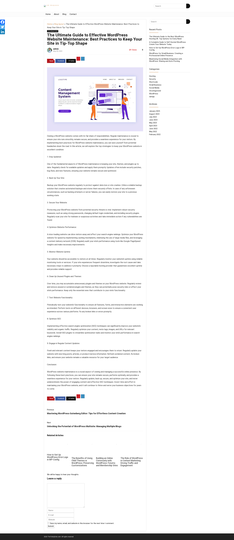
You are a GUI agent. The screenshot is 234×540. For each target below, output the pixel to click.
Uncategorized (53, 31)
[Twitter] (2, 26)
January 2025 (154, 111)
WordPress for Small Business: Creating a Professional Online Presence (166, 54)
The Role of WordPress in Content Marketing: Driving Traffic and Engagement (132, 462)
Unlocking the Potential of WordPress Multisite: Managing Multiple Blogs (84, 426)
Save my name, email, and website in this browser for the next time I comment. (82, 523)
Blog (64, 14)
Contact (73, 14)
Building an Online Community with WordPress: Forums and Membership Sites (107, 462)
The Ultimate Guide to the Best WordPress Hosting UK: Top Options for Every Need (166, 37)
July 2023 (153, 117)
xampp (152, 96)
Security (152, 79)
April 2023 (153, 126)
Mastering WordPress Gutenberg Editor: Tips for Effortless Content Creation (86, 413)
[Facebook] (2, 22)
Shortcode (153, 82)
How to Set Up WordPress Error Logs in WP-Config (57, 457)
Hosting (152, 76)
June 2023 (153, 120)
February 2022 (155, 134)
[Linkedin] (2, 31)
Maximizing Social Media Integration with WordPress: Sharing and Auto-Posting (165, 60)
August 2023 (154, 114)
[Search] (188, 6)
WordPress (153, 94)
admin (56, 49)
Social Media (154, 88)
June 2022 (153, 129)
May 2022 (153, 131)
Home (48, 14)
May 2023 (153, 123)
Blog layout (59, 24)
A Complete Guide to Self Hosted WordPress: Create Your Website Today (167, 43)
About (56, 14)
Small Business (155, 85)
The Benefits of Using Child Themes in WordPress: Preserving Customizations (83, 462)
